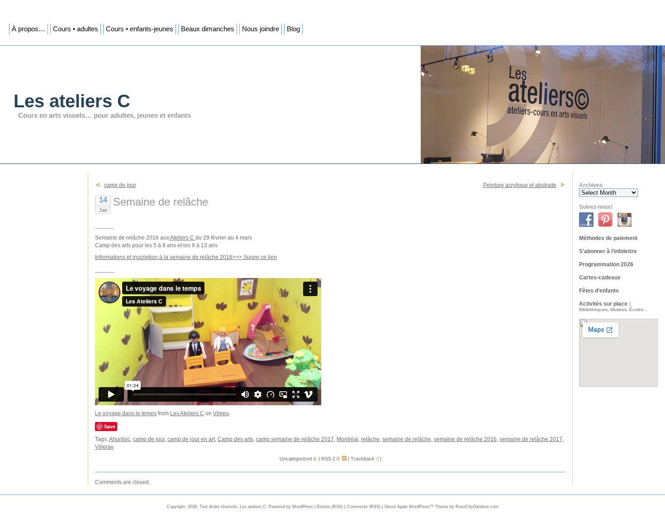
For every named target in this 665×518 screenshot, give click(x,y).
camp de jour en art (191, 439)
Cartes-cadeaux (600, 277)
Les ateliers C (72, 101)
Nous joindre (260, 29)
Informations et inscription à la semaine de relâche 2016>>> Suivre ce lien (186, 257)
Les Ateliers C (187, 413)
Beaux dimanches (207, 29)
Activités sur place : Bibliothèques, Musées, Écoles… (613, 306)
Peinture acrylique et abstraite (519, 185)
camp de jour (120, 185)
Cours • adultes (75, 29)
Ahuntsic (119, 439)
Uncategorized (296, 458)
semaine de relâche (406, 439)
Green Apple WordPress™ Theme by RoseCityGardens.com (442, 506)
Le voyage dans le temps (126, 413)
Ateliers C (182, 238)
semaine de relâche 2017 (530, 439)
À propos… (28, 29)
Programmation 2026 (606, 264)
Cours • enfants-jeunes (139, 29)
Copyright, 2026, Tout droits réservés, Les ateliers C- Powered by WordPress (240, 506)
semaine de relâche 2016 (465, 439)
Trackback (363, 458)
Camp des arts (235, 439)
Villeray (104, 447)
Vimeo (221, 413)
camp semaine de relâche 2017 (295, 439)
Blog (293, 29)
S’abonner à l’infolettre (608, 251)
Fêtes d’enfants (599, 291)
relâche (370, 439)
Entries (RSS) (330, 506)
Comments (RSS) (363, 506)
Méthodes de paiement (608, 238)
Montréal (347, 439)
